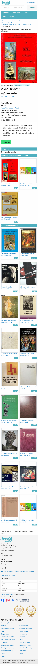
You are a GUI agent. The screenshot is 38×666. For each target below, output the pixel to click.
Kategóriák (11, 21)
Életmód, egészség (6, 623)
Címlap (4, 21)
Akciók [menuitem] (11, 16)
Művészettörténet (8, 22)
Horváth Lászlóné (7, 96)
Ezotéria (3, 625)
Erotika (21, 623)
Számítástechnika (24, 642)
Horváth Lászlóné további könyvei (14, 155)
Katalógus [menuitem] (27, 13)
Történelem (22, 650)
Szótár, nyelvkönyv (25, 645)
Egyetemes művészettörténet (11, 24)
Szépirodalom (5, 634)
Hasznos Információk (7, 571)
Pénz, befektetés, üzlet (8, 639)
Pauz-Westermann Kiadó (10, 108)
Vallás (21, 653)
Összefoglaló (28, 24)
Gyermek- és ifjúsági (25, 628)
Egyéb (3, 656)
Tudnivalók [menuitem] (16, 13)
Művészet (21, 21)
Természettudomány (7, 650)
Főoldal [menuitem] (6, 13)
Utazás (3, 653)
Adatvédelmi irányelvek (8, 575)
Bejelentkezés (30, 2)
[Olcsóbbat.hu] (22, 600)
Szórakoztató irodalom (7, 645)
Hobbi (2, 631)
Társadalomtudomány (25, 648)
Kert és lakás (23, 634)
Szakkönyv (4, 642)
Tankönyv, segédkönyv (7, 648)
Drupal (3, 597)
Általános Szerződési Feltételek (24, 571)
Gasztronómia (23, 625)
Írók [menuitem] (4, 16)
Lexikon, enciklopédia (7, 637)
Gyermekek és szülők (7, 628)
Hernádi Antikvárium (7, 594)
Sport (21, 639)
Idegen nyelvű (23, 631)
